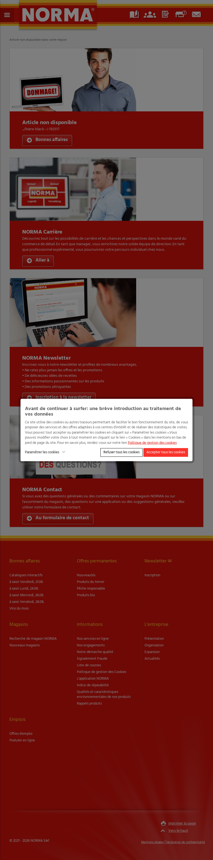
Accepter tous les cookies (165, 452)
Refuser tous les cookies (121, 452)
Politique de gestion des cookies (152, 443)
